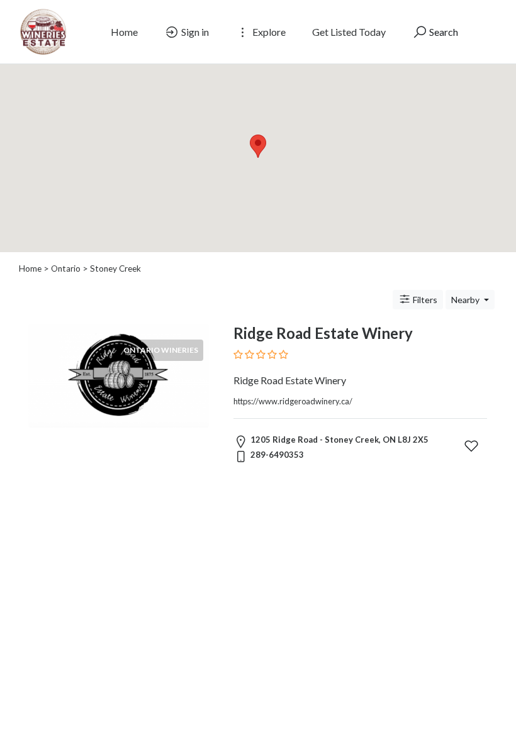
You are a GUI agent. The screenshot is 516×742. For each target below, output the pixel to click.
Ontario (66, 268)
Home (124, 32)
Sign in (194, 32)
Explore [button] (268, 32)
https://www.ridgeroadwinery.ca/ (292, 401)
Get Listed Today (349, 32)
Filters (424, 299)
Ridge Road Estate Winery (323, 333)
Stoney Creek (115, 268)
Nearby (466, 299)
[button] (258, 146)
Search (442, 32)
